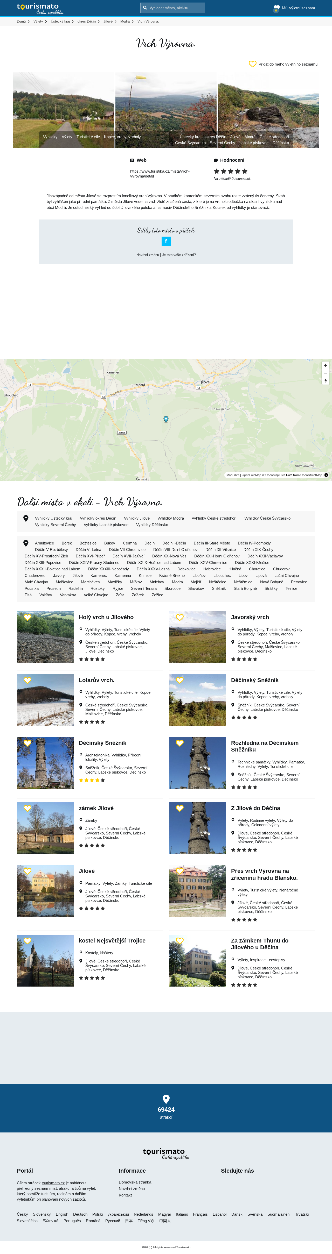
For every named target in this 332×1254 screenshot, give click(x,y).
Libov (243, 575)
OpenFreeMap (251, 475)
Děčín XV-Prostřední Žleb (46, 556)
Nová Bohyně (271, 582)
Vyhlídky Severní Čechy (55, 524)
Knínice (145, 575)
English (62, 1214)
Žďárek (138, 595)
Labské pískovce (253, 143)
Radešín (75, 588)
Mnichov (157, 582)
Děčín (149, 543)
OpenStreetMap (311, 475)
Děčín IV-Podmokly (254, 543)
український (118, 1214)
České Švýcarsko (190, 143)
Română (93, 1221)
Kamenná (123, 575)
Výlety (67, 137)
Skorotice (172, 588)
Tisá (28, 595)
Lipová (261, 575)
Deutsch (80, 1214)
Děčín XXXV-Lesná (153, 569)
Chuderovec (35, 575)
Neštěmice (243, 582)
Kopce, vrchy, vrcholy (122, 137)
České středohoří (274, 137)
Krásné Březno (172, 575)
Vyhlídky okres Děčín (98, 518)
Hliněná (235, 569)
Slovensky (42, 1214)
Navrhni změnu (147, 255)
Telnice (291, 588)
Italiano (182, 1214)
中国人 (165, 1221)
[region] (166, 420)
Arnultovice (44, 543)
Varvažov (68, 595)
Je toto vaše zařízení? (179, 255)
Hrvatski (301, 1214)
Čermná (130, 543)
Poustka (32, 588)
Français (200, 1214)
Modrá (250, 137)
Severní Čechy (222, 143)
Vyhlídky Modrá (170, 518)
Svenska (254, 1214)
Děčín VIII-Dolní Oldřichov (175, 549)
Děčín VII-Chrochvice (127, 549)
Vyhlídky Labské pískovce (106, 524)
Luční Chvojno (286, 575)
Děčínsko (281, 143)
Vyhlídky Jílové (137, 518)
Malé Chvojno (36, 582)
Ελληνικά (51, 1221)
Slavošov (196, 588)
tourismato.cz (53, 1183)
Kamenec (99, 575)
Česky (22, 1214)
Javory (59, 575)
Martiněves (90, 582)
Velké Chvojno (96, 595)
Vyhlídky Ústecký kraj (53, 518)
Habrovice (212, 569)
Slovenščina (27, 1221)
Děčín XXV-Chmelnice (208, 562)
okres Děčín (215, 137)
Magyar (164, 1214)
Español (219, 1214)
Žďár (120, 595)
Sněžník (219, 588)
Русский (112, 1221)
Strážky (271, 588)
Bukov (109, 543)
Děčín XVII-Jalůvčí (128, 556)
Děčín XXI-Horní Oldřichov (217, 556)
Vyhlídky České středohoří (214, 518)
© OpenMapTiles (273, 475)
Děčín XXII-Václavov (265, 556)
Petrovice (299, 582)
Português (72, 1221)
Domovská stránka (135, 1182)
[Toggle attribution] (326, 475)
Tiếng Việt (146, 1221)
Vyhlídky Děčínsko (152, 524)
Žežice (157, 595)
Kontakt (125, 1195)
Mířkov (136, 582)
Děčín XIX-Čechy (258, 549)
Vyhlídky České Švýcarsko (267, 518)
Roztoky (98, 588)
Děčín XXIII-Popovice (43, 562)
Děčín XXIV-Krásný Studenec (94, 562)
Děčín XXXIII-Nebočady (108, 569)
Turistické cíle (88, 137)
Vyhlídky (50, 137)
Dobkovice (186, 569)
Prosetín (53, 588)
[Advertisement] (166, 307)
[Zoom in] (325, 365)
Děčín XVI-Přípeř (90, 556)
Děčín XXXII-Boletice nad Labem (52, 569)
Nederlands (143, 1214)
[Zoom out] (325, 373)
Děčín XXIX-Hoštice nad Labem (154, 562)
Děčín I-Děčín (174, 543)
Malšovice (64, 582)
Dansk (237, 1214)
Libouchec (222, 575)
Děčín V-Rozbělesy (51, 549)
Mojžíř (196, 582)
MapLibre (232, 475)
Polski (97, 1214)
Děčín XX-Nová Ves (169, 556)
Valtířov (45, 595)
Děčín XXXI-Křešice (252, 562)
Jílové (235, 137)
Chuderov (281, 569)
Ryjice (118, 588)
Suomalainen (278, 1214)
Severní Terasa (144, 588)
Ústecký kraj (190, 137)
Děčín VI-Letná (88, 549)
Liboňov (199, 575)
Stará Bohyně (245, 588)
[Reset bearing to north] (325, 381)
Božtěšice (88, 543)
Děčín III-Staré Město (212, 543)
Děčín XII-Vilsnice (220, 549)
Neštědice (217, 582)
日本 (129, 1221)
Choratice (257, 569)
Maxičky (115, 582)
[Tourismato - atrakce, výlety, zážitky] (40, 9)
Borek (67, 543)
